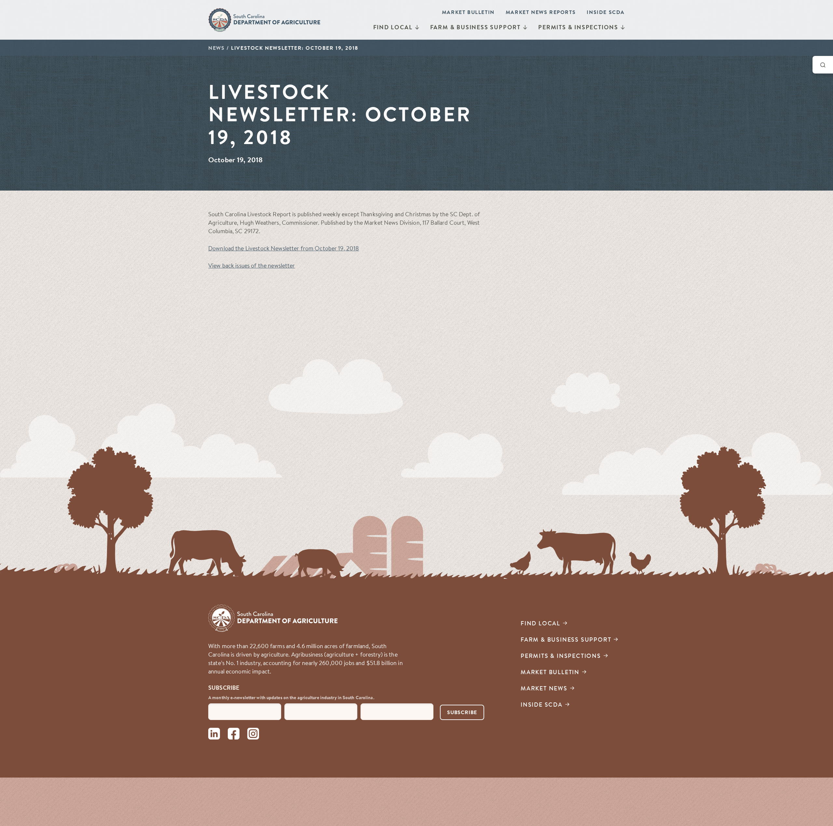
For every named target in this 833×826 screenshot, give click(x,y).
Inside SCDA (606, 12)
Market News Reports (541, 12)
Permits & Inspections (578, 27)
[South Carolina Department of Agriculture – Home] (264, 20)
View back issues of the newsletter (251, 265)
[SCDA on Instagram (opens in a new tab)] (253, 735)
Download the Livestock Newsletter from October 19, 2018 (283, 248)
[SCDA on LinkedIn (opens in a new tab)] (214, 735)
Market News (544, 688)
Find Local (393, 27)
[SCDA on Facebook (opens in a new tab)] (233, 735)
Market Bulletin (468, 12)
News (216, 47)
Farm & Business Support (475, 27)
